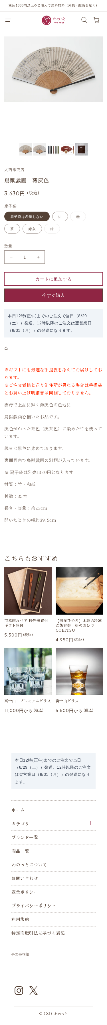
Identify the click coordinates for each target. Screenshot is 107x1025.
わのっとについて (29, 865)
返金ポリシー (24, 892)
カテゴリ (20, 824)
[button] (8, 20)
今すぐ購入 (53, 295)
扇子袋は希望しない (27, 216)
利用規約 (20, 919)
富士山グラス (67, 701)
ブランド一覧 (24, 837)
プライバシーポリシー (33, 906)
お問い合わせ (24, 878)
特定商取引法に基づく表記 (38, 933)
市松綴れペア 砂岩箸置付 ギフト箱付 (26, 623)
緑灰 (32, 228)
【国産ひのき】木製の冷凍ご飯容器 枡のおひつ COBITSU (79, 625)
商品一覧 (20, 851)
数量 (8, 245)
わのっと (61, 1013)
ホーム (18, 810)
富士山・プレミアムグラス (27, 701)
